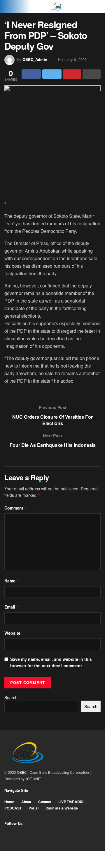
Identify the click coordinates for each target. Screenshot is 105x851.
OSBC (22, 772)
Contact (44, 801)
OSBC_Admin (34, 59)
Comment (15, 508)
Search (11, 697)
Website (12, 633)
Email (11, 607)
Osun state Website (62, 808)
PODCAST (13, 808)
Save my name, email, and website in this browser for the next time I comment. (51, 662)
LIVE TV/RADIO (70, 801)
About (26, 801)
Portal (33, 808)
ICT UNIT (33, 778)
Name (12, 581)
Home (9, 801)
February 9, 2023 (72, 59)
